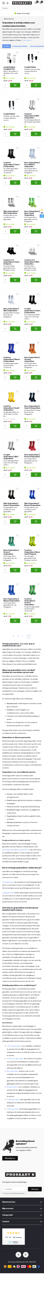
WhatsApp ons (10, 1158)
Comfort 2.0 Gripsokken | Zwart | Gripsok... (11, 262)
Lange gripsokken (8, 893)
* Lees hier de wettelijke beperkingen (13, 1193)
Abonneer (34, 1189)
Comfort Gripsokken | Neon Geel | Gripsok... (32, 552)
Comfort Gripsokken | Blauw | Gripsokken (11, 359)
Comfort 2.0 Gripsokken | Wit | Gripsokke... (31, 262)
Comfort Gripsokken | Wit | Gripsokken (31, 116)
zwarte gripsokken (8, 850)
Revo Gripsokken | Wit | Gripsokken (11, 310)
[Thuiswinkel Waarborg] (22, 1267)
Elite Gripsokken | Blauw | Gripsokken (32, 504)
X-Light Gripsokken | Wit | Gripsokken (10, 456)
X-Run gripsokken (13, 1109)
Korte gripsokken (8, 882)
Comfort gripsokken (14, 1046)
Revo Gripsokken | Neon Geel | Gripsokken (32, 213)
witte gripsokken (22, 850)
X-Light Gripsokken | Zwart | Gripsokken (32, 310)
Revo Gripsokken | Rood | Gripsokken (32, 456)
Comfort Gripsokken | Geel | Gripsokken (11, 408)
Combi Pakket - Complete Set (9, 68)
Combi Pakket (30, 67)
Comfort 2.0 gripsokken (15, 1059)
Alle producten (9, 19)
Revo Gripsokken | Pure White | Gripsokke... (32, 164)
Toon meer (26, 40)
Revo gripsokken (12, 1071)
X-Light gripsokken (13, 1099)
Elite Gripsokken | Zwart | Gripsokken (11, 504)
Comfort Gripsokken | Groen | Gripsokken (29, 602)
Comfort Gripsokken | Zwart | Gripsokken (11, 164)
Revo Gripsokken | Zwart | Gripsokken (32, 407)
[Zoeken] (41, 8)
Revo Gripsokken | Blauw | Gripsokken (11, 600)
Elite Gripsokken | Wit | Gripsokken (10, 212)
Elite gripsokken (12, 1087)
